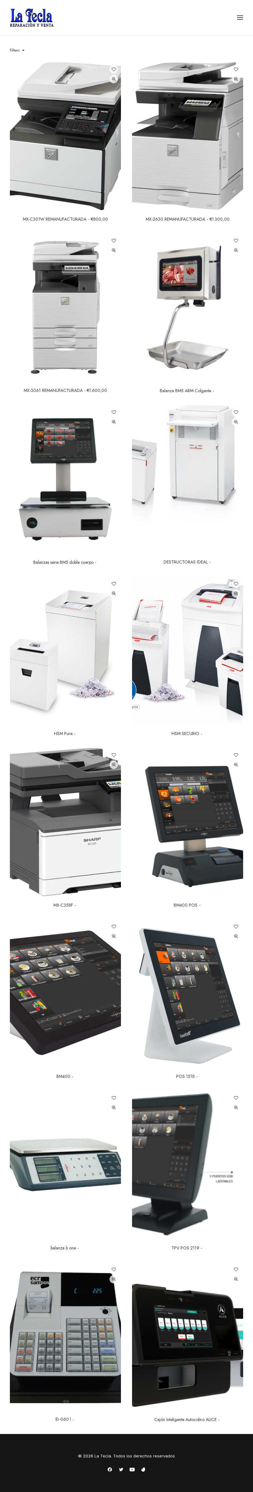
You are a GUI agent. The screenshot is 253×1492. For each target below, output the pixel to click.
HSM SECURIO (185, 733)
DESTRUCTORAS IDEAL (186, 562)
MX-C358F (63, 905)
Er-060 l (63, 1419)
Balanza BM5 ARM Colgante (185, 391)
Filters (14, 50)
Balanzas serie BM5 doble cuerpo (63, 562)
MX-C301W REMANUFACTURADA (65, 219)
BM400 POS (185, 905)
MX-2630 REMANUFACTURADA (187, 219)
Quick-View (114, 79)
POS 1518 (185, 1076)
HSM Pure (63, 733)
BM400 (63, 1076)
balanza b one (63, 1248)
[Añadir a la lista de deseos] (114, 69)
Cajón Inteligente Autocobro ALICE (185, 1419)
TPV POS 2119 (185, 1248)
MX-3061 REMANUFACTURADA (65, 390)
